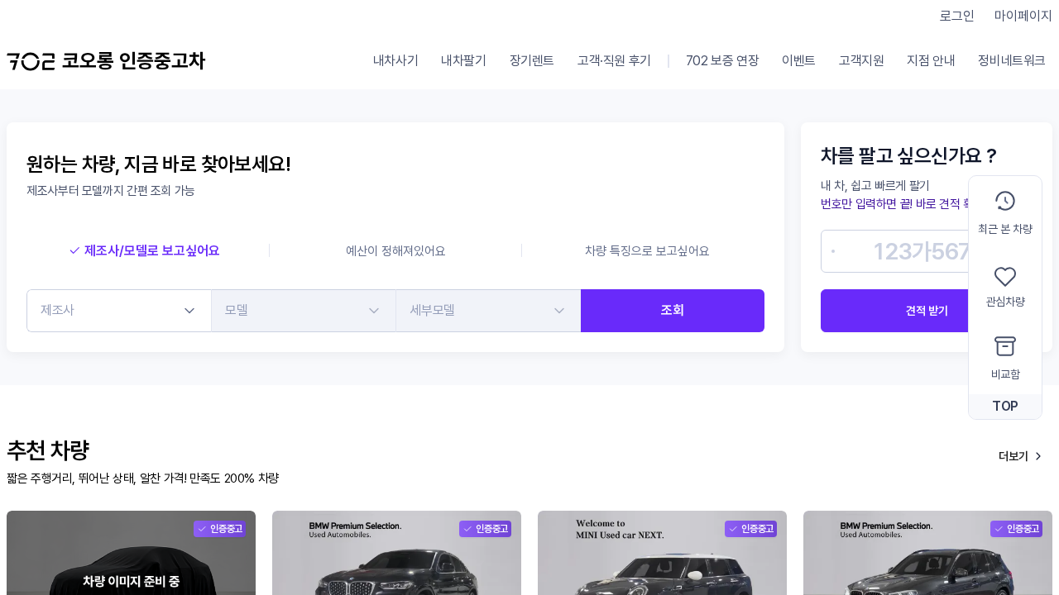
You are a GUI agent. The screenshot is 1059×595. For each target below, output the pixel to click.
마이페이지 (1023, 16)
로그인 (957, 16)
